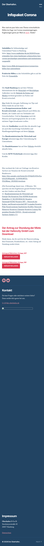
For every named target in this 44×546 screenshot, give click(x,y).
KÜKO (12, 201)
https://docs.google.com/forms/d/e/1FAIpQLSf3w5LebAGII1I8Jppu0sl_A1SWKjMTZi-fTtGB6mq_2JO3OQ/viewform (22, 178)
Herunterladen (11, 257)
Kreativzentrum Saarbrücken (16, 207)
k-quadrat (31, 204)
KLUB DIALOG (19, 199)
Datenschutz (6, 533)
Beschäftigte (34, 90)
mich (27, 32)
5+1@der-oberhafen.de (10, 303)
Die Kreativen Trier (15, 196)
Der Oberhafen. (9, 4)
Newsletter (25, 116)
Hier (3, 103)
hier (17, 139)
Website (31, 131)
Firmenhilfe (13, 76)
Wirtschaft (22, 90)
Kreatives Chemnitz (17, 209)
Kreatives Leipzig (31, 209)
